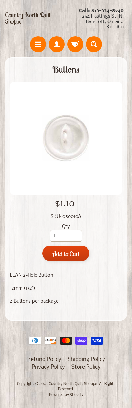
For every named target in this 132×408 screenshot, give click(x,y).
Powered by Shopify (66, 395)
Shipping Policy (86, 359)
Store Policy (86, 367)
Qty (66, 226)
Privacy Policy (48, 367)
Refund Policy (44, 359)
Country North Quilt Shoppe (28, 18)
